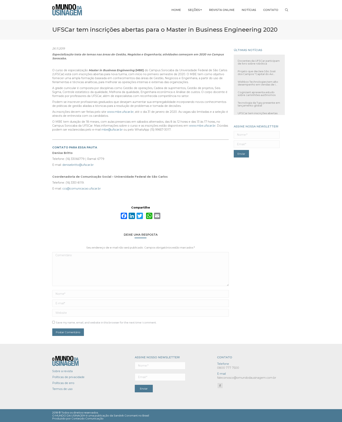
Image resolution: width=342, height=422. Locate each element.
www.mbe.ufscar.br (120, 112)
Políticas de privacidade (68, 377)
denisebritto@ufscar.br (78, 165)
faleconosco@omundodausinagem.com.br (246, 377)
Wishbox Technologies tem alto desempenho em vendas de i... (258, 78)
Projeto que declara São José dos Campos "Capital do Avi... (257, 68)
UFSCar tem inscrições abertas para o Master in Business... (257, 110)
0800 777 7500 (228, 368)
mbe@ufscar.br (112, 129)
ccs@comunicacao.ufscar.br (81, 188)
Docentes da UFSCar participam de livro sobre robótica (259, 57)
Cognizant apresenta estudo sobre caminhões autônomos (257, 89)
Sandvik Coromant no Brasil (131, 415)
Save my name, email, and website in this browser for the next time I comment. (106, 322)
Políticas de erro (63, 383)
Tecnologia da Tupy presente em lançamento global (259, 99)
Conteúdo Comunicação (87, 418)
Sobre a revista (62, 371)
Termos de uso (62, 389)
